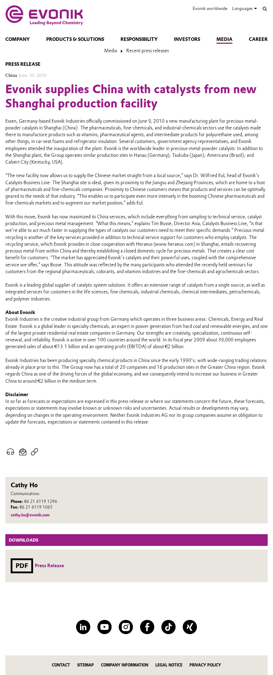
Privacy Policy (205, 665)
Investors (187, 39)
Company (17, 39)
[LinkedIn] (83, 627)
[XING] (190, 627)
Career (258, 39)
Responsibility (139, 39)
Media (224, 39)
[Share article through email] (23, 452)
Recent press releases (147, 50)
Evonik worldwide (210, 8)
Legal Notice (168, 665)
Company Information (124, 665)
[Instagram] (126, 627)
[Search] (265, 9)
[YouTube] (104, 627)
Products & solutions (75, 39)
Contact (61, 665)
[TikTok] (168, 627)
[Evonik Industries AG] (44, 15)
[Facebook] (147, 627)
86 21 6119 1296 (40, 501)
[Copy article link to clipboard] (35, 452)
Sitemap (85, 665)
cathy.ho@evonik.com (30, 515)
